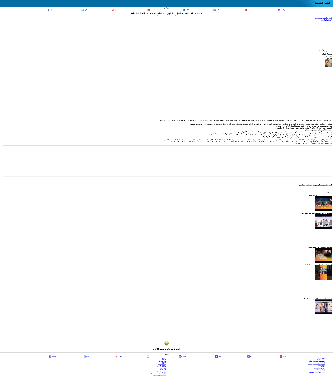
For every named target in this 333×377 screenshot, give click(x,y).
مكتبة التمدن (322, 366)
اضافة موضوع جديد (320, 369)
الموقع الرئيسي (326, 20)
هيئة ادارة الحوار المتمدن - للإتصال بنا (316, 359)
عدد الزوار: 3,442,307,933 (318, 368)
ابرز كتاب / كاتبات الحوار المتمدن (316, 364)
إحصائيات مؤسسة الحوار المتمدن (317, 361)
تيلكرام (217, 10)
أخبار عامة (164, 358)
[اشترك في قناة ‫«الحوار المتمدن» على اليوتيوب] (166, 14)
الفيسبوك (52, 10)
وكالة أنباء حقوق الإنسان (160, 366)
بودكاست (282, 10)
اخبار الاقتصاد (163, 369)
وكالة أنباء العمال (162, 365)
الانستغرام (152, 10)
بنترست (249, 10)
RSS (150, 356)
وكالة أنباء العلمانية (162, 364)
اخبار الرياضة (163, 368)
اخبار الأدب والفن (162, 361)
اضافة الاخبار (322, 371)
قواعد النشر (322, 362)
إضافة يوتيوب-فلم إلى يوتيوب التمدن (157, 373)
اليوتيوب (116, 10)
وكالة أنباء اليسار (162, 362)
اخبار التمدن (163, 372)
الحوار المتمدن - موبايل (323, 18)
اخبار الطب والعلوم (161, 371)
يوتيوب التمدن (321, 365)
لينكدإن (187, 10)
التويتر (85, 10)
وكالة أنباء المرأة (162, 359)
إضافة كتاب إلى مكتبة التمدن (159, 375)
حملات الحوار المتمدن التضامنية (317, 372)
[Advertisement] (280, 33)
